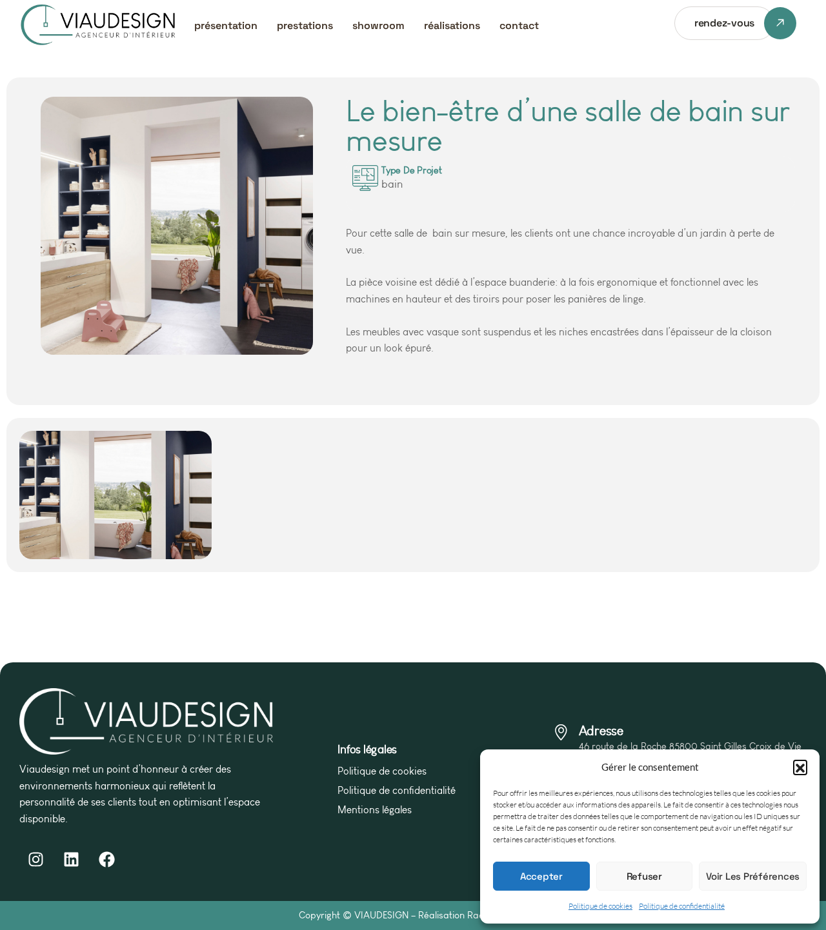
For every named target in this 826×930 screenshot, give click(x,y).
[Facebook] (106, 859)
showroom (378, 25)
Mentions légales (374, 810)
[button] (800, 766)
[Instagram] (35, 859)
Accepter (541, 876)
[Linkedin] (71, 859)
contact (519, 25)
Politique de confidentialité (682, 906)
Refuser (644, 876)
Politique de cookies (600, 906)
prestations (305, 25)
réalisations (452, 25)
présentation (225, 25)
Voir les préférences (753, 876)
